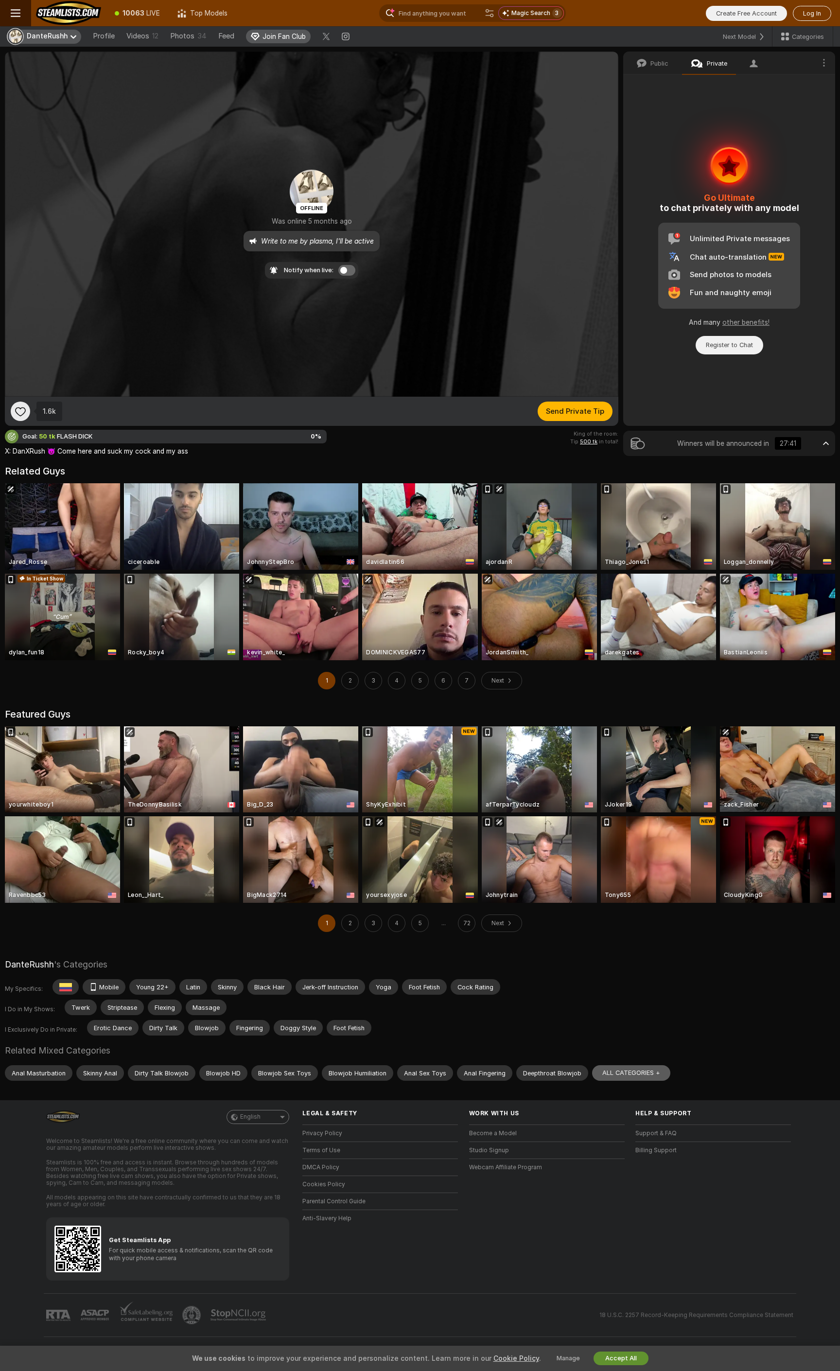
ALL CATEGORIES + (631, 1072)
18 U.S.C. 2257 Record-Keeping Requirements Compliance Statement (696, 1315)
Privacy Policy (322, 1133)
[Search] (489, 13)
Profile (104, 36)
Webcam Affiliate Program (505, 1167)
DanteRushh (29, 964)
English (250, 1116)
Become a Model (493, 1133)
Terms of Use (321, 1150)
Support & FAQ (656, 1133)
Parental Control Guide (334, 1201)
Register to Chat (729, 345)
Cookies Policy (323, 1184)
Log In (812, 13)
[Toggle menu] (15, 13)
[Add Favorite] (20, 411)
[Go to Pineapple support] (192, 1315)
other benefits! (746, 322)
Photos (188, 36)
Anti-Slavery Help (326, 1218)
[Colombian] (65, 987)
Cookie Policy (516, 1358)
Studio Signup (489, 1150)
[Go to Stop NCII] (239, 1315)
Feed (226, 36)
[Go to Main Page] (68, 13)
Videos (142, 36)
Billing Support (656, 1150)
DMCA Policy (320, 1167)
